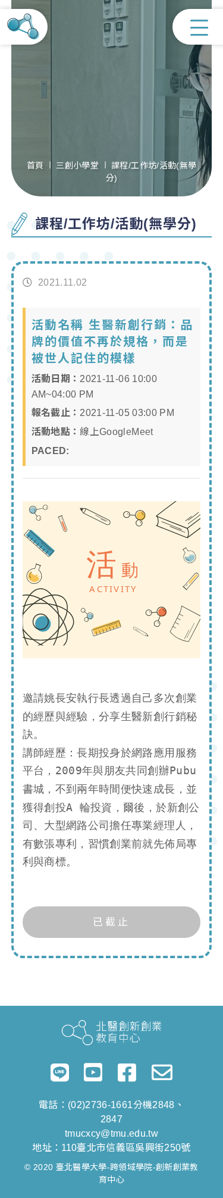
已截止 (111, 922)
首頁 (35, 165)
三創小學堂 (77, 165)
